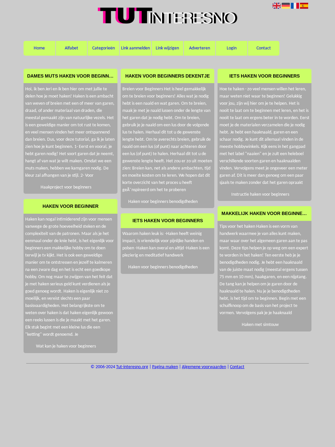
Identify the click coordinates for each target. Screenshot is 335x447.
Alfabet (71, 48)
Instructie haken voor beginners (260, 194)
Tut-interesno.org (132, 367)
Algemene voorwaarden (204, 367)
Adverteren (199, 48)
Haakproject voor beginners (66, 187)
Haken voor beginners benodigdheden (163, 201)
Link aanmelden (135, 48)
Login (232, 48)
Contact (263, 48)
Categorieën (103, 48)
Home (39, 48)
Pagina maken (165, 367)
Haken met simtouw (260, 324)
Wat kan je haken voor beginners (66, 346)
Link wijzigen (167, 48)
